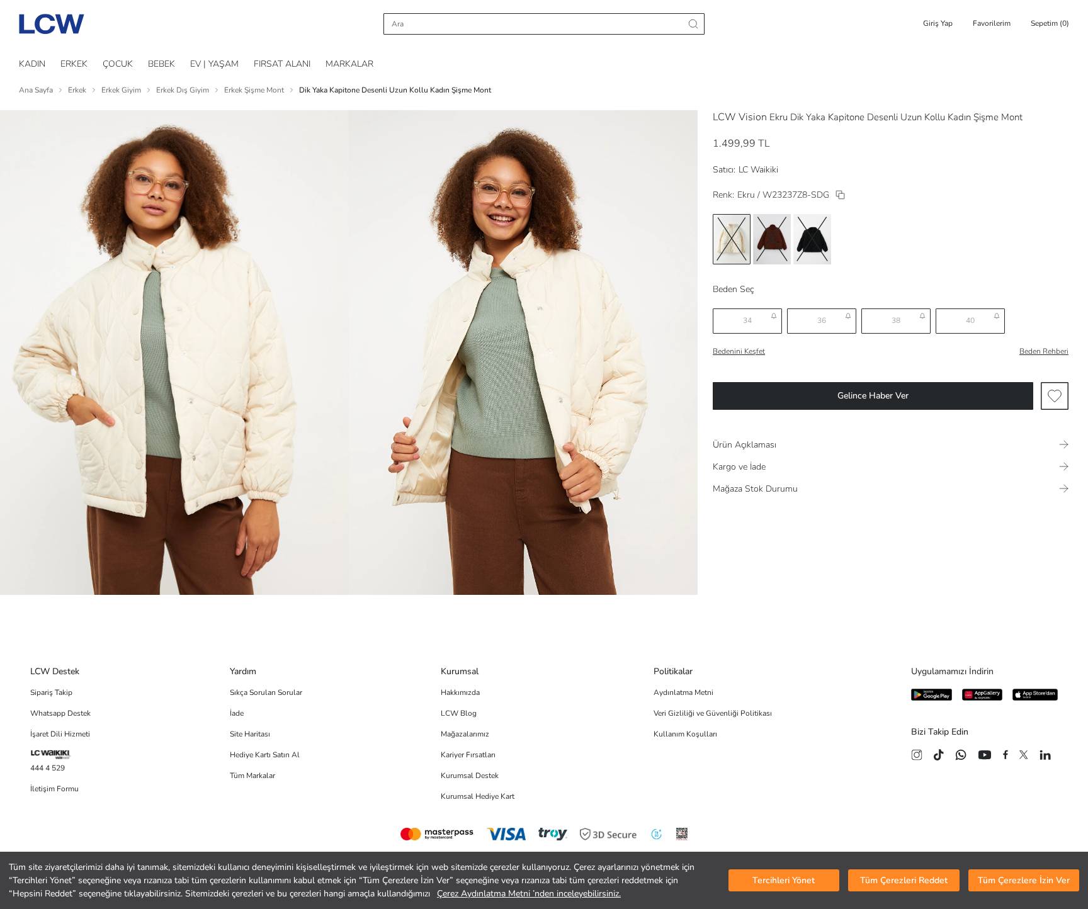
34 (747, 320)
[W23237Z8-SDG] (840, 195)
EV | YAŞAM (214, 64)
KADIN (32, 64)
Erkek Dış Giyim (182, 90)
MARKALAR (349, 64)
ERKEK (74, 64)
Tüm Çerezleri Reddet (904, 880)
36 (821, 320)
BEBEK (161, 64)
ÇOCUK (118, 64)
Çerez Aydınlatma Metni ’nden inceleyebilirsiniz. (529, 894)
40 (970, 320)
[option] (732, 239)
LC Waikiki (758, 170)
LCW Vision (740, 117)
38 (896, 320)
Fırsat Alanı (282, 64)
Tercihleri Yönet (783, 880)
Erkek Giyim (121, 90)
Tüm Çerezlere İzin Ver (1024, 880)
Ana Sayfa (36, 90)
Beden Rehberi (1043, 351)
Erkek (77, 90)
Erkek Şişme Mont (254, 90)
